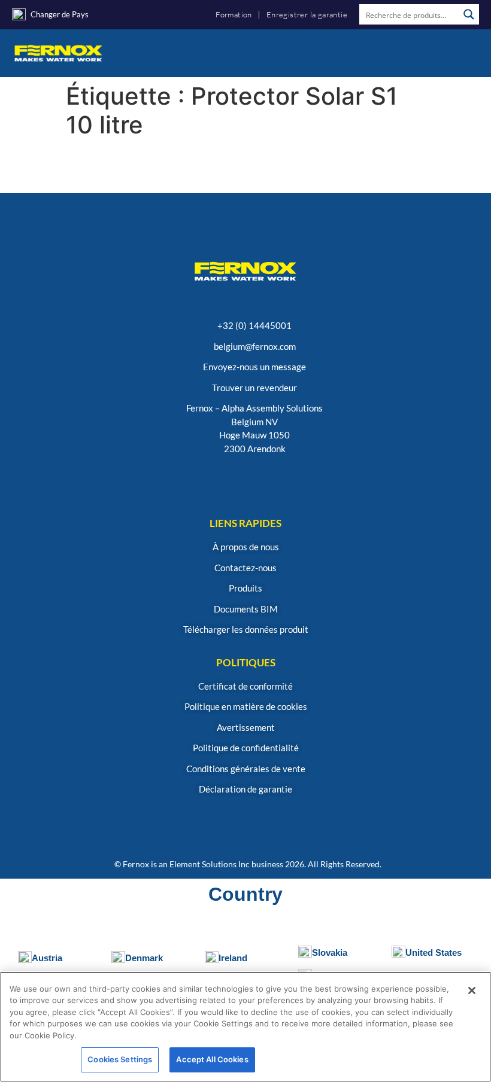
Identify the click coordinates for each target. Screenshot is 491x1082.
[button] (470, 53)
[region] (245, 1026)
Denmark (144, 958)
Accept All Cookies (212, 1059)
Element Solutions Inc (209, 864)
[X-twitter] (303, 480)
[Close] (472, 990)
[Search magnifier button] (469, 14)
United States (433, 952)
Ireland (233, 958)
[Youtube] (245, 480)
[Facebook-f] (274, 480)
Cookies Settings (119, 1059)
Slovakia (329, 952)
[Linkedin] (217, 480)
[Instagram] (188, 480)
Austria (47, 958)
